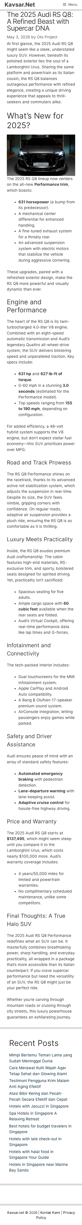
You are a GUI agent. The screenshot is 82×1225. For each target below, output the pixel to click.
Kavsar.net (15, 1212)
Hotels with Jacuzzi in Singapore (39, 1106)
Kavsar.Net (20, 4)
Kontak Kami (50, 1212)
